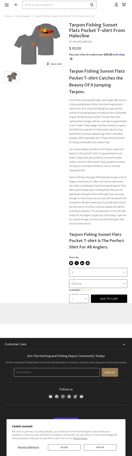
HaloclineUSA (82, 41)
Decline (100, 447)
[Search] (91, 5)
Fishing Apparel (23, 16)
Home (8, 16)
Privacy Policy (80, 438)
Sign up (109, 372)
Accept (64, 447)
